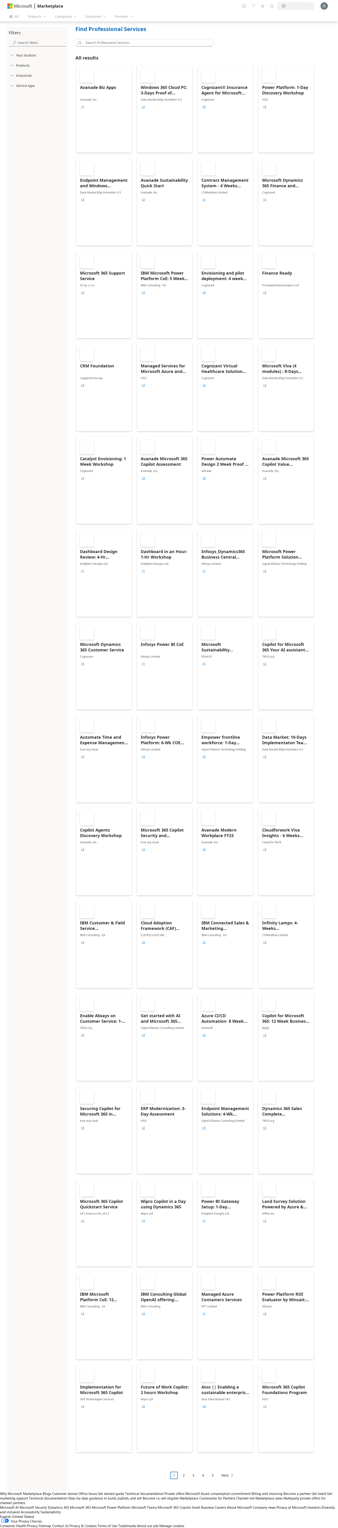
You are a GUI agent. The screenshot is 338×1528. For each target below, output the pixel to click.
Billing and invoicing (267, 1493)
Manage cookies (171, 1525)
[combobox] (145, 42)
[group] (82, 107)
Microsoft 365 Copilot (174, 1507)
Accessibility (30, 1512)
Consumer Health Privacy (19, 1525)
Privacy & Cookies (83, 1525)
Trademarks (127, 1525)
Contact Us (60, 1525)
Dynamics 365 (58, 1507)
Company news (264, 1507)
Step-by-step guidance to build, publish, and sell (105, 1498)
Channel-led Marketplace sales (259, 1498)
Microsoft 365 (80, 1507)
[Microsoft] (19, 6)
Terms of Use (107, 1525)
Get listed (319, 1493)
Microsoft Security (33, 1507)
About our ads (147, 1525)
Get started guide (111, 1493)
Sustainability (50, 1512)
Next (225, 1475)
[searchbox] (42, 42)
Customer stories (64, 1493)
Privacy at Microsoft (291, 1507)
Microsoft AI (9, 1507)
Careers (220, 1507)
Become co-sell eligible (161, 1498)
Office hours (87, 1493)
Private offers (174, 1493)
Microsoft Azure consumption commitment (218, 1493)
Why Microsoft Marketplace (21, 1493)
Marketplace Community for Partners (207, 1498)
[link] (104, 109)
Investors (314, 1507)
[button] (79, 42)
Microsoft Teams (144, 1507)
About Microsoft (239, 1507)
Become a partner (297, 1493)
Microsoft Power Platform (111, 1507)
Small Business (203, 1507)
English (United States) (17, 1516)
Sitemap (45, 1525)
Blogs (47, 1493)
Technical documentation (144, 1493)
